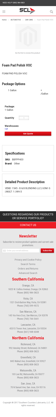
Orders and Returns (28, 268)
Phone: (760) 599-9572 (28, 305)
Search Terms (28, 264)
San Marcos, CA (28, 311)
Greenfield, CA (28, 357)
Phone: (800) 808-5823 (28, 351)
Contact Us (28, 225)
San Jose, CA (28, 383)
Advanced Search (28, 273)
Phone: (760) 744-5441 (28, 318)
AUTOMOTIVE (16, 20)
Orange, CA (28, 285)
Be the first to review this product (27, 53)
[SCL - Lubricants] (27, 10)
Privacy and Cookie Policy (28, 259)
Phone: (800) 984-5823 (28, 292)
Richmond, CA (28, 344)
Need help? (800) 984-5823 (14, 3)
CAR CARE (29, 20)
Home (4, 20)
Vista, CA (28, 298)
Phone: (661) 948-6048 (28, 332)
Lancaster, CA (28, 324)
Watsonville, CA (28, 370)
